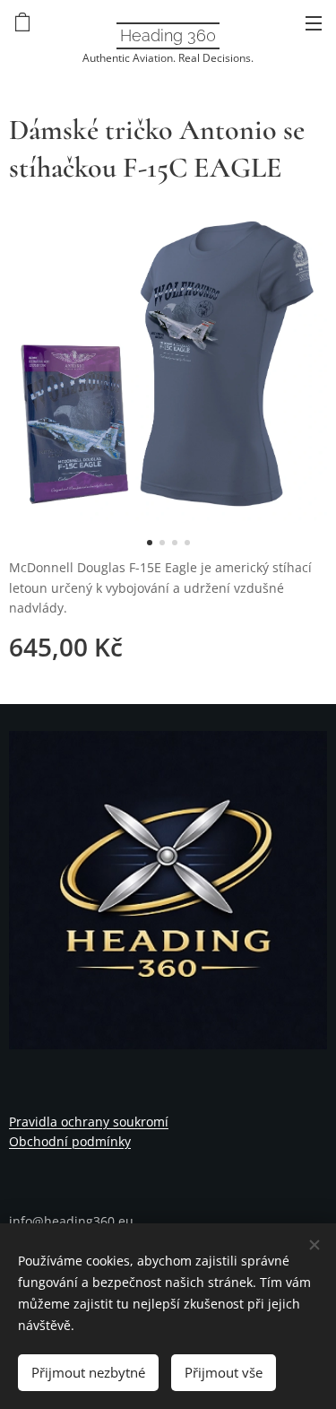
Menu (314, 22)
